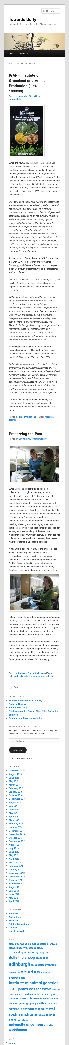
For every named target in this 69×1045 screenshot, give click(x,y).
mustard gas (48, 994)
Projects (13, 927)
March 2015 (15, 784)
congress (44, 952)
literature (56, 989)
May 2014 (13, 812)
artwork (13, 947)
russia (41, 1014)
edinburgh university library (22, 676)
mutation (14, 998)
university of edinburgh (28, 1024)
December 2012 (17, 872)
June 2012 (14, 894)
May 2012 (13, 897)
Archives (22, 673)
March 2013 (15, 862)
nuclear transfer (49, 998)
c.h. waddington (18, 952)
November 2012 (17, 876)
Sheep (12, 1019)
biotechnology (34, 947)
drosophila (42, 957)
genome (45, 972)
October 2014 (15, 795)
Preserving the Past (25, 433)
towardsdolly (15, 99)
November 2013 (17, 834)
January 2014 (15, 827)
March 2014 (15, 819)
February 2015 (16, 788)
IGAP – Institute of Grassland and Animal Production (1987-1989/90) (28, 83)
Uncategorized (16, 931)
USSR (51, 1024)
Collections (15, 917)
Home (12, 53)
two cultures (22, 1020)
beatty (22, 947)
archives (52, 943)
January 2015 (15, 791)
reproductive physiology (23, 1008)
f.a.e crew (14, 972)
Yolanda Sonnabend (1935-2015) (25, 700)
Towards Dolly (22, 19)
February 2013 (16, 865)
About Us (24, 53)
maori (19, 994)
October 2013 (15, 837)
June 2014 (14, 809)
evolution (50, 964)
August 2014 (15, 802)
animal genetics (37, 943)
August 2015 (15, 774)
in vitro (13, 989)
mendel (35, 994)
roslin (53, 1008)
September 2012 (17, 883)
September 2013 (17, 841)
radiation (52, 1003)
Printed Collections (27, 416)
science (12, 419)
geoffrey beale (17, 977)
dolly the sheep (22, 957)
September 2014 (17, 798)
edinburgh (19, 964)
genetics (30, 971)
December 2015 (17, 770)
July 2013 (14, 848)
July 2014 (14, 805)
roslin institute (23, 1014)
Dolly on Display (17, 704)
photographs (26, 1003)
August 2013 (15, 844)
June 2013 (14, 851)
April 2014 (14, 816)
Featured (13, 920)
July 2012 (14, 890)
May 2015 (13, 781)
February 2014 (16, 823)
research (49, 416)
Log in (12, 1042)
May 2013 (13, 855)
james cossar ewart (34, 989)
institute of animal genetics (34, 982)
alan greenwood (18, 943)
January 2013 (15, 869)
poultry (40, 1003)
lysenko (12, 994)
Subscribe (18, 750)
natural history (30, 998)
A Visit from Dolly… (19, 707)
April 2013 (14, 858)
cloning (33, 952)
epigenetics (37, 964)
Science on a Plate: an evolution (25, 718)
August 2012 (15, 887)
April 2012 (14, 901)
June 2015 (14, 777)
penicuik (14, 1003)
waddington (18, 1029)
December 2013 (17, 830)
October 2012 (15, 880)
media (27, 994)
